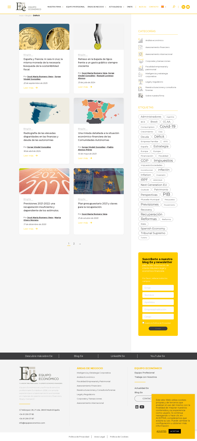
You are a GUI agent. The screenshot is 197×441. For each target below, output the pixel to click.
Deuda (145, 136)
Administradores (151, 116)
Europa (144, 151)
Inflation (146, 174)
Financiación (147, 156)
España (144, 146)
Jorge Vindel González (39, 147)
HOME (9, 7)
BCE (143, 122)
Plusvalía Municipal (150, 199)
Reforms (166, 219)
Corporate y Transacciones (89, 399)
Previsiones (150, 204)
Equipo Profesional (144, 372)
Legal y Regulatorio (86, 394)
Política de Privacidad (162, 323)
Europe (157, 151)
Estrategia (160, 146)
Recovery (146, 209)
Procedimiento (169, 205)
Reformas (149, 219)
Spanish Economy (153, 228)
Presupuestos (170, 200)
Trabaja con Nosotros (146, 377)
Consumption (147, 127)
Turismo (144, 238)
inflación (164, 169)
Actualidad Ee (142, 388)
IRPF (144, 179)
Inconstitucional (147, 170)
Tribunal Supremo (153, 233)
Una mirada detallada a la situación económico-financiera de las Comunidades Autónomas (98, 136)
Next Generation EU (154, 185)
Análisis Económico (86, 377)
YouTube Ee (157, 356)
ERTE (166, 142)
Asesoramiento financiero (158, 47)
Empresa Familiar (149, 141)
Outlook (145, 190)
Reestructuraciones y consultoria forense (161, 88)
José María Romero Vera (40, 76)
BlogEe (28, 15)
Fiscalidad (163, 156)
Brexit (154, 121)
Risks (143, 224)
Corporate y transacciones (158, 61)
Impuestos (163, 160)
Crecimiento (147, 131)
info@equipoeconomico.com (32, 423)
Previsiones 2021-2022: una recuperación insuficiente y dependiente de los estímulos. (41, 207)
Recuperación (151, 214)
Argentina (170, 117)
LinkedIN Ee (118, 356)
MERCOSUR (157, 180)
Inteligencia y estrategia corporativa (157, 74)
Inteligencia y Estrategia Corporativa (94, 373)
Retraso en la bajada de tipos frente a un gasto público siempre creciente (98, 62)
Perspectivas (149, 194)
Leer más (28, 88)
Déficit (159, 136)
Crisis (160, 132)
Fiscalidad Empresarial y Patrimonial (93, 381)
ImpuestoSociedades (151, 165)
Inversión (160, 175)
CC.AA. (167, 121)
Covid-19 (167, 126)
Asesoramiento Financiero (89, 386)
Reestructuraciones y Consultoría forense (96, 390)
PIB (166, 194)
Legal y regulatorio (154, 82)
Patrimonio (161, 189)
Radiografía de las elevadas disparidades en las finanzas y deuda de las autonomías (41, 136)
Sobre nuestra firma (155, 95)
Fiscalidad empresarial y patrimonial (157, 68)
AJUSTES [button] (161, 431)
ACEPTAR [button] (174, 431)
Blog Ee (27, 54)
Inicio (21, 15)
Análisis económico (155, 40)
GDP (144, 161)
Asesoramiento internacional (159, 54)
